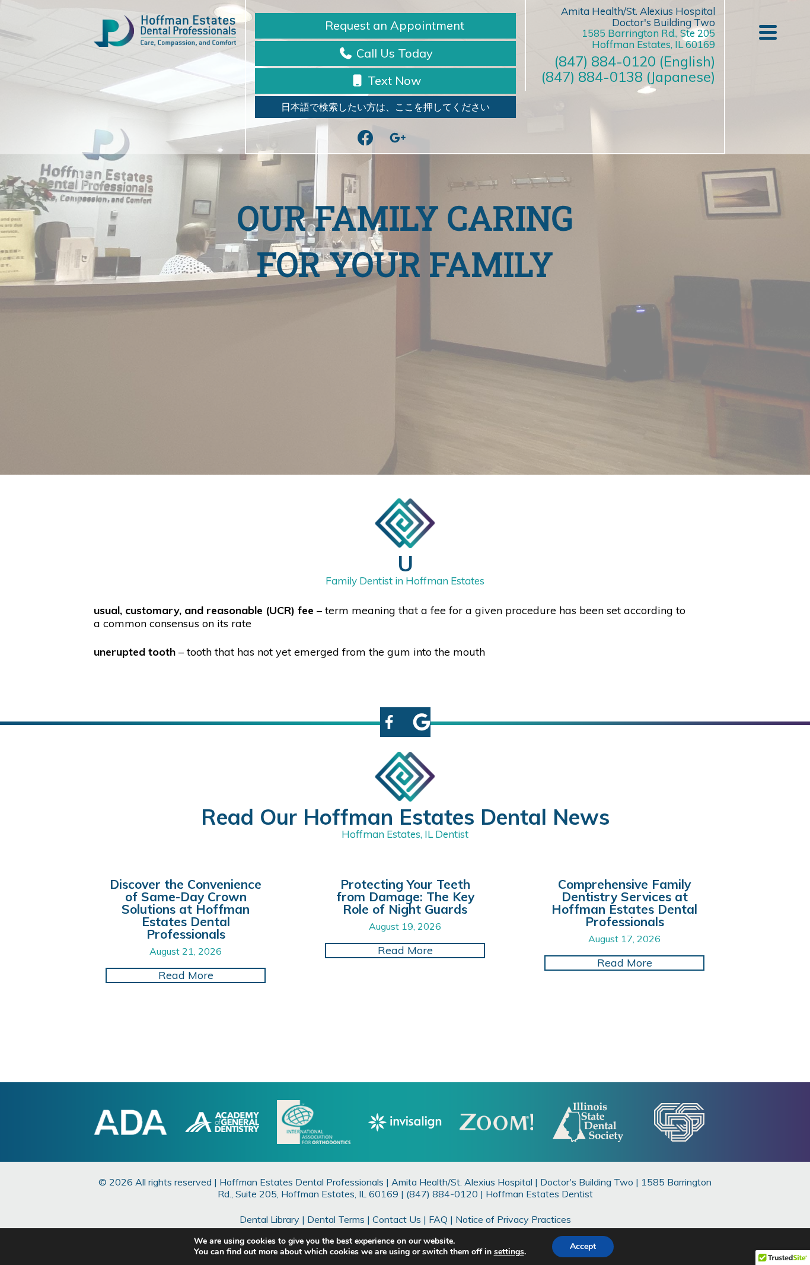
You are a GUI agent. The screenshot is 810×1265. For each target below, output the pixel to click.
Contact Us (396, 1219)
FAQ (438, 1219)
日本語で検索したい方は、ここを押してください (385, 107)
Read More (212, 975)
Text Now (393, 80)
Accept (583, 1246)
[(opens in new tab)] (313, 1121)
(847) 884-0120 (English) (634, 61)
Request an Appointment (393, 25)
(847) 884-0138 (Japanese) (628, 76)
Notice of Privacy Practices (513, 1219)
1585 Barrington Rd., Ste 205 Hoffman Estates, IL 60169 (648, 38)
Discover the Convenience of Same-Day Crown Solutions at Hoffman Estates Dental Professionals (186, 909)
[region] (405, 237)
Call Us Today (393, 53)
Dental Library (269, 1219)
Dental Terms (336, 1219)
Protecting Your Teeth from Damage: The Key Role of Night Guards (405, 896)
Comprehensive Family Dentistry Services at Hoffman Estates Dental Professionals (624, 902)
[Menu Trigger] (768, 31)
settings (509, 1252)
